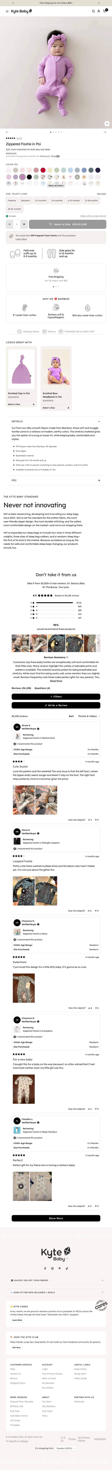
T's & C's (63, 1439)
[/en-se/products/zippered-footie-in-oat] (16, 170)
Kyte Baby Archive (19, 1415)
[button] (14, 138)
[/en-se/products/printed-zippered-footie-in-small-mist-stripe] (91, 177)
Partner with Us (84, 1397)
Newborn (25, 200)
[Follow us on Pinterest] (59, 1268)
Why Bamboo (48, 1406)
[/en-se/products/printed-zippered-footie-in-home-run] (22, 184)
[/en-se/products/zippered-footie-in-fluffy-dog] (57, 177)
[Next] (99, 3)
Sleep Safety (80, 1369)
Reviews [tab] (21, 688)
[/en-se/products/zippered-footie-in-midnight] (29, 177)
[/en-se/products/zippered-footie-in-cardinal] (43, 170)
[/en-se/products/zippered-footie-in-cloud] (9, 170)
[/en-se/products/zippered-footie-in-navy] (98, 170)
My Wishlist (47, 1387)
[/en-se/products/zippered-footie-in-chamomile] (50, 170)
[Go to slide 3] (58, 286)
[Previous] (13, 3)
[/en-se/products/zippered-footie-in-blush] (29, 170)
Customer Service (21, 1364)
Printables (15, 1425)
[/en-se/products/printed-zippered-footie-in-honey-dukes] (91, 184)
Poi (14, 480)
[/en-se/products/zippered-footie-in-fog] (77, 170)
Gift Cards (15, 1420)
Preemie (12, 200)
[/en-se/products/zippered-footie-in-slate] (84, 170)
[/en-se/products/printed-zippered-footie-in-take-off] (43, 184)
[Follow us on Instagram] (52, 1268)
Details (17, 421)
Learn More (21, 239)
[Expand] (102, 1280)
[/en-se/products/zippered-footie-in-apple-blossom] (36, 170)
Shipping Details (31, 331)
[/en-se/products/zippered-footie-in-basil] (57, 170)
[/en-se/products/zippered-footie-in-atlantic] (91, 170)
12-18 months (91, 200)
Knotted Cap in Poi (19, 393)
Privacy (72, 1439)
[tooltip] (67, 657)
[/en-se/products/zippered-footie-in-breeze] (70, 170)
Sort (71, 716)
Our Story (46, 1401)
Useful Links (82, 1364)
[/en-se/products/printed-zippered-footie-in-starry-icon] (98, 184)
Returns (52, 331)
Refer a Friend (49, 1378)
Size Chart (101, 194)
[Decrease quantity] (9, 224)
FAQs (12, 1369)
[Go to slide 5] (61, 132)
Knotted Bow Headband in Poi (52, 395)
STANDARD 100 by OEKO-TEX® (80, 331)
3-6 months (57, 200)
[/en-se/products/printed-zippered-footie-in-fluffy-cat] (84, 184)
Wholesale (79, 1401)
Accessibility (100, 1439)
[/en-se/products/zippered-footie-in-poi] (22, 177)
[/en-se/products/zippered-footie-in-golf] (36, 177)
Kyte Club (14, 1411)
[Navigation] (7, 11)
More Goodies (18, 1397)
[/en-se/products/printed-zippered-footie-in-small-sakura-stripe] (98, 177)
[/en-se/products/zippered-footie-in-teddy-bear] (63, 177)
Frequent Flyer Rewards (21, 1401)
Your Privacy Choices (52, 1373)
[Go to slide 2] (53, 132)
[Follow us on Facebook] (45, 1268)
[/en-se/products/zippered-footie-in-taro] (16, 177)
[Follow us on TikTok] (67, 1268)
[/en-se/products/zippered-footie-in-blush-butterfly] (43, 177)
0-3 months (40, 200)
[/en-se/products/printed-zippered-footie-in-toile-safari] (36, 184)
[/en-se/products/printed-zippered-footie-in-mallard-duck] (9, 184)
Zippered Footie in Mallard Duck (39, 738)
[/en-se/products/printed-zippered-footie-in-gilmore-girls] (84, 177)
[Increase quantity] (24, 224)
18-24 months (14, 209)
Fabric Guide (80, 1378)
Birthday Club (16, 1406)
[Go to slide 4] (58, 132)
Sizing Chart (80, 1373)
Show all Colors (56, 185)
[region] (56, 643)
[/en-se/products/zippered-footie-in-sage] (63, 170)
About (45, 1397)
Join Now (16, 1347)
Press (44, 1415)
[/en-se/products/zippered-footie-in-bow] (70, 177)
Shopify (13, 1441)
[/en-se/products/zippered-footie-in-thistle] (9, 177)
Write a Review (62, 706)
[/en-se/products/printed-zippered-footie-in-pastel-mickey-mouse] (70, 184)
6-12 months (74, 200)
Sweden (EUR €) (64, 1448)
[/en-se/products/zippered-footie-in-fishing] (50, 177)
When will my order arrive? (93, 216)
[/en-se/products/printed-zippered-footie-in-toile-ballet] (29, 184)
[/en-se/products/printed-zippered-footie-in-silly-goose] (77, 177)
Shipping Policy (17, 1383)
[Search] (93, 11)
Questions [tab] (42, 688)
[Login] (98, 11)
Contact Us (15, 1373)
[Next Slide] (98, 643)
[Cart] (104, 11)
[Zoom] (107, 123)
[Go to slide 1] (50, 132)
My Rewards (48, 1383)
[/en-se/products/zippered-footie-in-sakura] (22, 170)
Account (47, 1364)
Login (45, 1369)
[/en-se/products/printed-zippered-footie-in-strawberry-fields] (16, 184)
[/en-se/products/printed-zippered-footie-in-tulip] (77, 184)
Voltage (24, 1441)
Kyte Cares (47, 1411)
